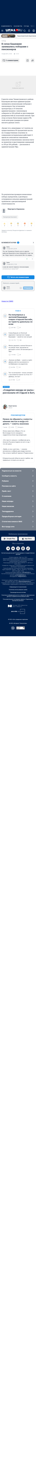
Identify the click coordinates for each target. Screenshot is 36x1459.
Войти (8, 288)
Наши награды (7, 501)
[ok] (18, 548)
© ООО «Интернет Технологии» (18, 623)
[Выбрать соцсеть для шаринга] (32, 60)
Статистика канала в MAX (12, 521)
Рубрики (5, 481)
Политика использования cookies (18, 589)
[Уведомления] (29, 30)
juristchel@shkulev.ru (20, 575)
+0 (26, 259)
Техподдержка (8, 511)
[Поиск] (24, 30)
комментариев (12, 60)
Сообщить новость (9, 476)
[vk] (13, 548)
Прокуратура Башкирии (10, 217)
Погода (26, 26)
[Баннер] (8, 36)
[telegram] (8, 548)
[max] (23, 548)
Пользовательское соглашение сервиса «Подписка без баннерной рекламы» (18, 600)
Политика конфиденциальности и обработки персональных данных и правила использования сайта (18, 595)
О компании (6, 496)
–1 (32, 272)
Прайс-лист (6, 491)
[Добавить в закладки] (27, 60)
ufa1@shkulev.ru (26, 572)
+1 (26, 272)
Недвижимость (6, 26)
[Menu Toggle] (2, 30)
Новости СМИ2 (7, 301)
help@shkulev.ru (22, 576)
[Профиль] (33, 30)
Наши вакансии (8, 506)
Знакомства (18, 26)
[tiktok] (28, 548)
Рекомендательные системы (18, 592)
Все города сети (8, 527)
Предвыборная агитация (11, 516)
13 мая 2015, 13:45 (7, 54)
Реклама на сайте (9, 486)
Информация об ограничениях (18, 587)
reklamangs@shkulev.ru (25, 581)
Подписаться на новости (11, 471)
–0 (32, 259)
